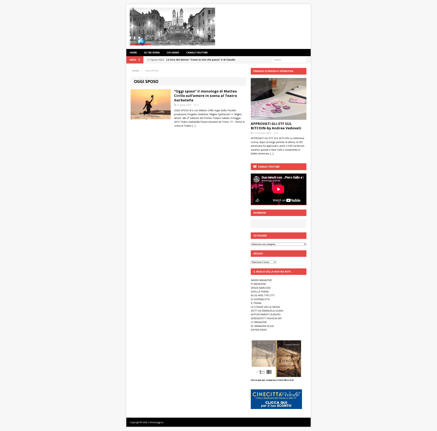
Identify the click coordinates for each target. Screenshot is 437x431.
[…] (193, 125)
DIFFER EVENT (259, 329)
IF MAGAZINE (258, 283)
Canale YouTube (197, 52)
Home (133, 52)
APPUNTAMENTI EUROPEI (265, 314)
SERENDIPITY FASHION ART (266, 318)
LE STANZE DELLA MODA (265, 306)
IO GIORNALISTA (260, 299)
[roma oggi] (218, 26)
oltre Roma (152, 52)
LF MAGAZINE (259, 322)
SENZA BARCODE (261, 287)
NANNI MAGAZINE (261, 280)
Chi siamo (173, 52)
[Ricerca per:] (289, 59)
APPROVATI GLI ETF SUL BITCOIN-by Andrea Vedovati (276, 125)
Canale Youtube (269, 166)
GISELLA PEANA (260, 291)
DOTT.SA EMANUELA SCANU (267, 310)
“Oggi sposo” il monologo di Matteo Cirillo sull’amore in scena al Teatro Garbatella (205, 95)
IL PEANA (256, 303)
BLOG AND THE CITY (262, 295)
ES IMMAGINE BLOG (262, 326)
